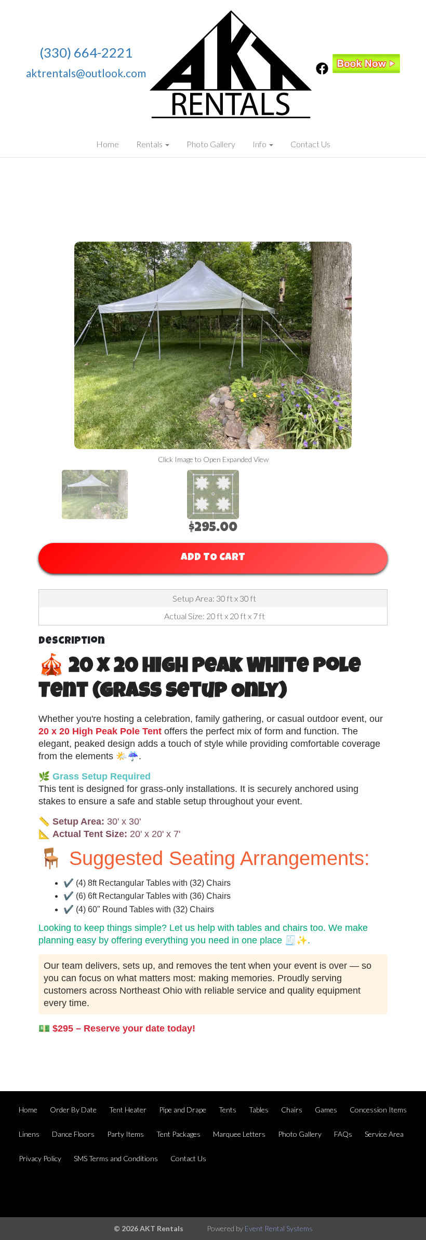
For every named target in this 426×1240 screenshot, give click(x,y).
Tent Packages (178, 1134)
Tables (259, 1109)
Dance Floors (73, 1134)
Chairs (291, 1109)
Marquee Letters (239, 1134)
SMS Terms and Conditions (116, 1158)
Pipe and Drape (182, 1109)
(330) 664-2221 (85, 52)
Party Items (125, 1134)
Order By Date (73, 1109)
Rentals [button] (150, 144)
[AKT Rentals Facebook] (322, 71)
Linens (29, 1134)
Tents (227, 1109)
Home (107, 144)
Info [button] (260, 144)
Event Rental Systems (279, 1228)
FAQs (343, 1134)
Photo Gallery (211, 144)
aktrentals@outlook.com (86, 72)
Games (326, 1109)
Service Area (384, 1134)
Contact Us (310, 144)
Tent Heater (128, 1109)
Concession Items (378, 1109)
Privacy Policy (40, 1158)
